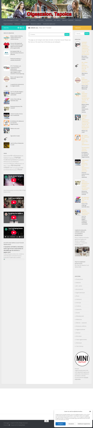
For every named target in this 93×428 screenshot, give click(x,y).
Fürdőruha (7, 160)
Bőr (9, 156)
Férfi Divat (41, 20)
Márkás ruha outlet (14, 128)
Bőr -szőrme (57, 20)
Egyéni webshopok (80, 292)
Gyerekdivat (14, 160)
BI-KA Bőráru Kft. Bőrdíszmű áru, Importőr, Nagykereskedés (85, 155)
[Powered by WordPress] (9, 425)
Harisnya (6, 161)
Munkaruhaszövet (7, 163)
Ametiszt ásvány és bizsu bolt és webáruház (16, 114)
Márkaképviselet (25, 20)
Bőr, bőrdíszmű (85, 137)
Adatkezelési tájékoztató (49, 24)
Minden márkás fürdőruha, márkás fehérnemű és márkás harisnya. (16, 37)
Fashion (6, 158)
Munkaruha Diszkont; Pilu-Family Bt (16, 107)
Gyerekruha (21, 160)
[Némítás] (19, 237)
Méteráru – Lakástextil (67, 20)
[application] (14, 232)
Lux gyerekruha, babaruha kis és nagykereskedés (17, 85)
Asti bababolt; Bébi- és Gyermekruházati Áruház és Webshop (17, 52)
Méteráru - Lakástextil (7, 165)
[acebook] (18, 28)
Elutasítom (71, 424)
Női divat (33, 20)
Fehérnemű (17, 24)
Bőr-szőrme (14, 155)
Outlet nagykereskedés (16, 167)
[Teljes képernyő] (22, 237)
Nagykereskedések (8, 24)
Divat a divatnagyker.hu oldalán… (11, 20)
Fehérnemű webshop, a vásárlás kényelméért (15, 59)
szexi (21, 167)
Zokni (4, 169)
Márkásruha (85, 48)
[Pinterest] (21, 28)
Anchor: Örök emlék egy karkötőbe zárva (15, 99)
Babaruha (6, 156)
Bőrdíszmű (20, 156)
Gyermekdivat (48, 20)
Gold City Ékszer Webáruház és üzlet (17, 144)
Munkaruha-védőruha (36, 24)
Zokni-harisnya (85, 84)
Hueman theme (22, 425)
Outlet (10, 168)
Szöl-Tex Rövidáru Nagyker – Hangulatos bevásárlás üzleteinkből (17, 93)
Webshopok (78, 20)
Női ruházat (78, 336)
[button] (90, 411)
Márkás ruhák (22, 163)
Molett (12, 161)
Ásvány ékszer (9, 170)
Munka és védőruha (14, 163)
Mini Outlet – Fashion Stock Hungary (85, 57)
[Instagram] (23, 28)
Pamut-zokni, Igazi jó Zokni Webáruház (16, 77)
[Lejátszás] (5, 237)
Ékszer (20, 169)
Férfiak (18, 157)
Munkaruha (16, 161)
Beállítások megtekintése (84, 424)
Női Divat (84, 51)
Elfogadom (60, 424)
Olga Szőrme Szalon (15, 136)
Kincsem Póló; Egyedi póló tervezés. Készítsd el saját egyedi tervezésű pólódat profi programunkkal (16, 46)
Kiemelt (9, 161)
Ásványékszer (15, 169)
